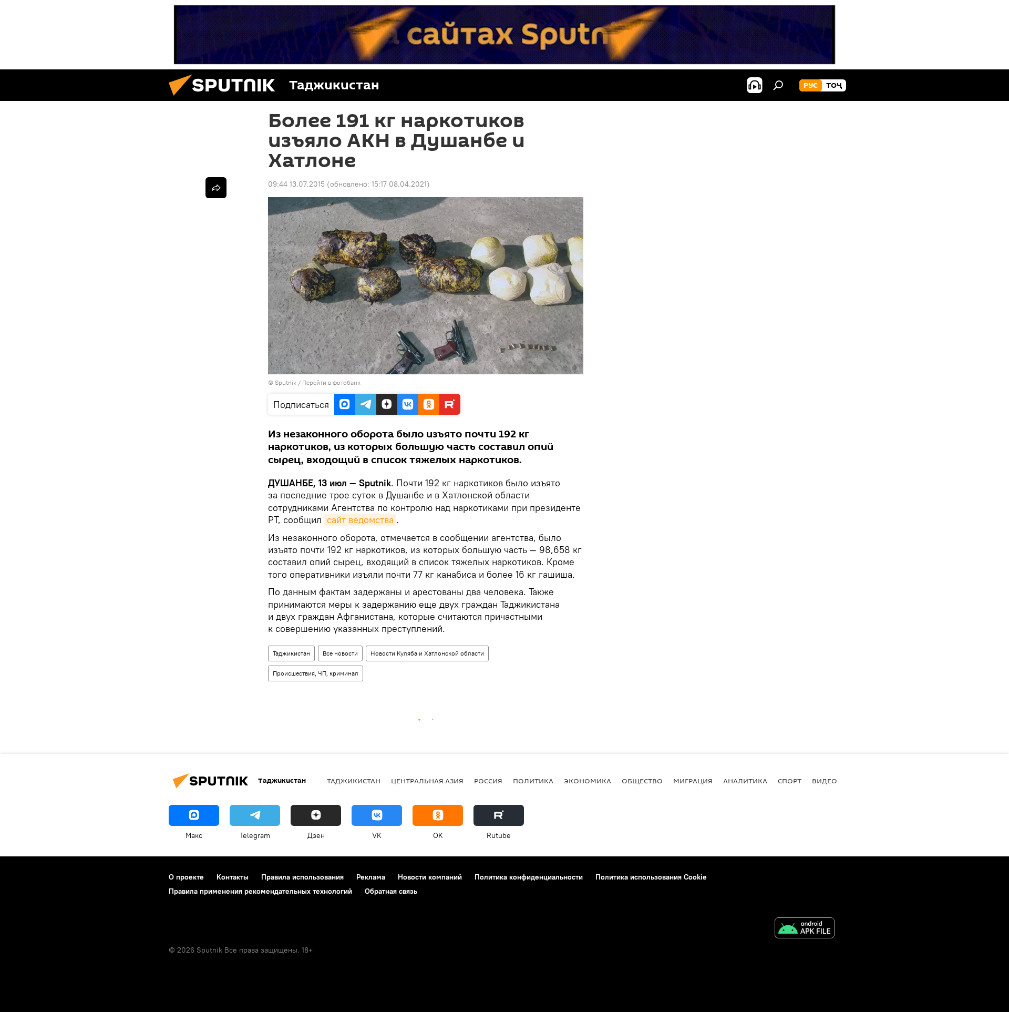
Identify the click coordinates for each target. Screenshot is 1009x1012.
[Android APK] (804, 929)
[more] (215, 187)
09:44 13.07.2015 (296, 184)
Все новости (340, 653)
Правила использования (302, 877)
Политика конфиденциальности (529, 877)
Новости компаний (430, 877)
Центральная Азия (427, 780)
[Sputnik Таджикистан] (226, 98)
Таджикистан (291, 653)
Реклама (370, 877)
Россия (488, 780)
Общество (642, 780)
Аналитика (745, 780)
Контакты (233, 877)
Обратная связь (391, 891)
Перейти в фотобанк (331, 382)
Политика (533, 780)
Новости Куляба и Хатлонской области (427, 653)
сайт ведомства (360, 520)
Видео (824, 780)
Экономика (587, 780)
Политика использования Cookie (651, 877)
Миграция (693, 780)
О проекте (186, 877)
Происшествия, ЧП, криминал (315, 673)
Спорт (789, 780)
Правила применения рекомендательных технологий (260, 891)
